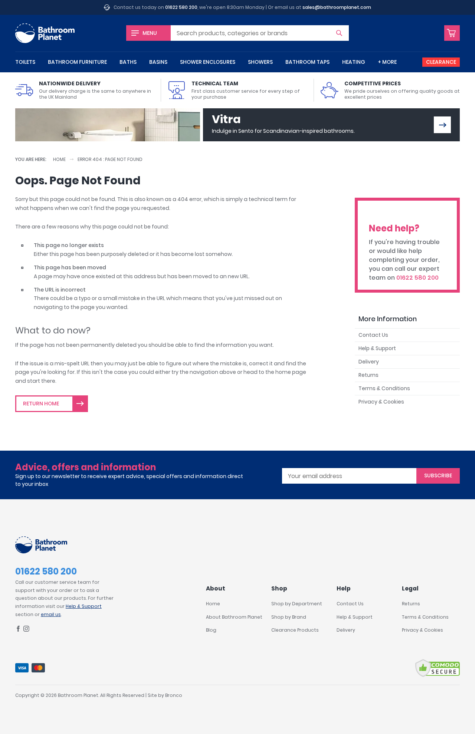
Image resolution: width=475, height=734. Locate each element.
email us (51, 614)
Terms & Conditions (384, 388)
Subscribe (438, 475)
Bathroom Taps (307, 62)
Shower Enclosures (207, 62)
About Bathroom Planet (234, 617)
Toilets (25, 62)
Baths (128, 62)
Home (59, 159)
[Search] (339, 33)
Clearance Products (295, 630)
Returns (368, 375)
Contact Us (373, 335)
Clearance (441, 62)
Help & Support (377, 348)
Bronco (173, 695)
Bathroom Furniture (77, 62)
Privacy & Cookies (381, 401)
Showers (260, 62)
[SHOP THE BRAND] (442, 124)
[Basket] (452, 33)
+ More (387, 62)
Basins (158, 62)
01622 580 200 (181, 7)
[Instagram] (26, 630)
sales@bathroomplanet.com (336, 7)
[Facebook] (18, 630)
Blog (211, 630)
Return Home (41, 403)
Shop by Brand (288, 617)
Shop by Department (296, 603)
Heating (353, 62)
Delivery (368, 361)
